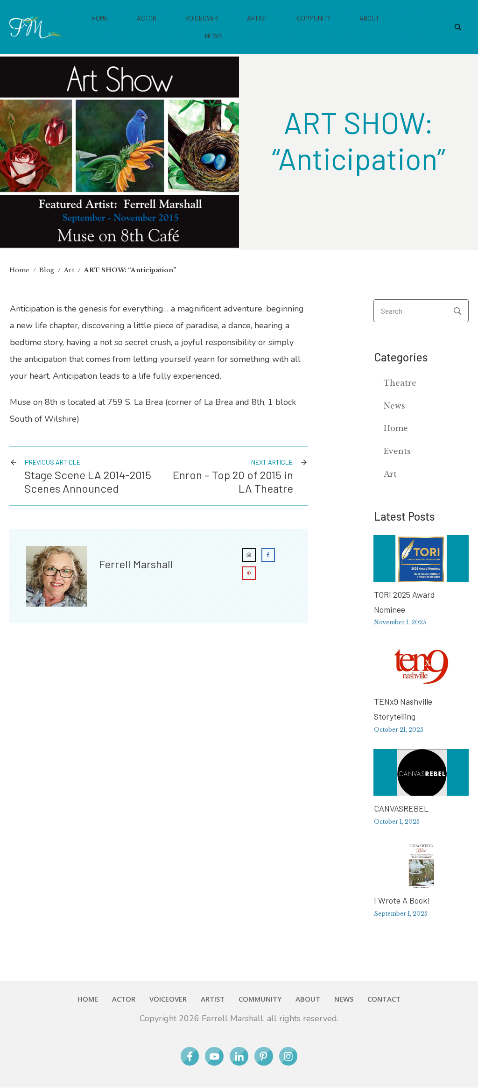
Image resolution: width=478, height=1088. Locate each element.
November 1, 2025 (400, 622)
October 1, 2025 (397, 821)
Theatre (400, 383)
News (394, 405)
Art (390, 474)
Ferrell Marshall (136, 564)
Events (397, 451)
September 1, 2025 (401, 913)
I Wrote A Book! (402, 900)
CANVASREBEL (401, 808)
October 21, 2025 (398, 729)
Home (396, 428)
